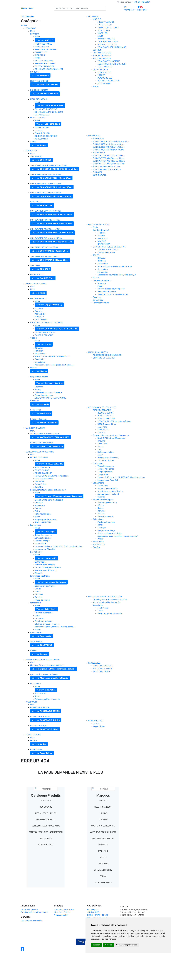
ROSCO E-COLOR (42, 467)
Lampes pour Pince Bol (45, 549)
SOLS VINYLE (36, 641)
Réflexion (39, 351)
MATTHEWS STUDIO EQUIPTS (103, 832)
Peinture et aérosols (43, 613)
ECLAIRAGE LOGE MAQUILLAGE (49, 69)
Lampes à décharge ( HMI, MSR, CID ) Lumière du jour (58, 546)
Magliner (103, 851)
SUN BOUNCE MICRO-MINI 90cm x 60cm (48, 165)
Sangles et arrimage (43, 621)
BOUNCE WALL (37, 274)
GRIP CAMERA (41, 319)
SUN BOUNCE (46, 807)
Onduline (39, 502)
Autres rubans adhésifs (45, 564)
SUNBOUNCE (31, 151)
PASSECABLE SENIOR (39, 707)
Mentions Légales (61, 912)
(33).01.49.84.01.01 (142, 2)
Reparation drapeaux (44, 395)
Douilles (38, 597)
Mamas (33, 367)
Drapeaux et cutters (39, 377)
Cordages (39, 618)
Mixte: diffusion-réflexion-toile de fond (52, 356)
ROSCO (103, 857)
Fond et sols (40, 693)
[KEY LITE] (27, 8)
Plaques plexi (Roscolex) (46, 519)
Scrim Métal (35, 410)
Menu (32, 31)
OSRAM (103, 876)
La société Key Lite (29, 909)
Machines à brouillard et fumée (43, 674)
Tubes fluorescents (43, 535)
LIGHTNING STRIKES (39, 81)
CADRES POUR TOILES (45, 332)
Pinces (38, 629)
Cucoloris (34, 401)
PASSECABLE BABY (39, 725)
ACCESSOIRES (41, 139)
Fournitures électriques (40, 576)
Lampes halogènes (43, 538)
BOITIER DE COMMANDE (46, 136)
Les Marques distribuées (31, 920)
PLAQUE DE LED (42, 133)
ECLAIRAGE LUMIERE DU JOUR (49, 112)
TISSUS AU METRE (43, 522)
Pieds (32, 289)
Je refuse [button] (108, 945)
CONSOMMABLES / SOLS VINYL (40, 452)
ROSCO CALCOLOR (43, 473)
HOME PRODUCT (33, 735)
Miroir (37, 516)
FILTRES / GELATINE (39, 457)
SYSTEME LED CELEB (44, 66)
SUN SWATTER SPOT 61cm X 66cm (45, 211)
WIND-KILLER (36, 202)
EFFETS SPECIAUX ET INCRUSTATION (42, 659)
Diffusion (39, 348)
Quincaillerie (35, 603)
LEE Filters (39, 481)
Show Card (40, 505)
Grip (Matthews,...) (38, 298)
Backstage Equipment (103, 838)
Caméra (33, 650)
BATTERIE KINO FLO (44, 60)
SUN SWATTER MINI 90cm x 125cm (46, 220)
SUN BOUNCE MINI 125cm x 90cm (45, 174)
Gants (37, 615)
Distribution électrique (44, 586)
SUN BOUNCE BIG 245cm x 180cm (45, 192)
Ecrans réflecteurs (38, 419)
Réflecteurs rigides (43, 514)
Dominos (39, 594)
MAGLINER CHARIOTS (35, 428)
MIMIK (37, 58)
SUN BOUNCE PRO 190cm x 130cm (45, 183)
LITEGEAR (103, 819)
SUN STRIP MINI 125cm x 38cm (44, 256)
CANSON (39, 487)
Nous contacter (61, 915)
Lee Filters (103, 863)
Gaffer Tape (40, 562)
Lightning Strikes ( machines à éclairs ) (47, 665)
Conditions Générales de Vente (34, 912)
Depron (38, 508)
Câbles (38, 589)
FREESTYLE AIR (42, 46)
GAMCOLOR (40, 484)
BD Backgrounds (103, 882)
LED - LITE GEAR (37, 117)
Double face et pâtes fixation (48, 567)
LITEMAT (39, 130)
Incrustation (40, 362)
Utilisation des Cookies (64, 909)
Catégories (28, 16)
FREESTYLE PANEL (43, 44)
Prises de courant (42, 600)
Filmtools (103, 844)
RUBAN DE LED (42, 127)
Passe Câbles (36, 749)
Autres (33, 141)
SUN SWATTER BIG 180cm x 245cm (46, 238)
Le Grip (33, 740)
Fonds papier (36, 632)
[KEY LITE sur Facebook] (23, 950)
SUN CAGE (35, 265)
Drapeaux (39, 387)
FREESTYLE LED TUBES (45, 49)
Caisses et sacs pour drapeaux (48, 392)
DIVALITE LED (41, 52)
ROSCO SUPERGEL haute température (52, 476)
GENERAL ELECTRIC (103, 870)
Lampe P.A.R (40, 543)
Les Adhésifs (35, 552)
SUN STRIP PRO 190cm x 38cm (44, 247)
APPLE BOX (40, 314)
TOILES (33, 338)
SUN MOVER (35, 156)
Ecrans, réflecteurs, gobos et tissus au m (48, 490)
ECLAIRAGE (31, 28)
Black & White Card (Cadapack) (49, 500)
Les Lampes (35, 525)
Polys (37, 511)
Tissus (37, 696)
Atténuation (40, 353)
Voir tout (44, 40)
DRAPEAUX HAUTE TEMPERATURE (50, 398)
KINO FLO (34, 34)
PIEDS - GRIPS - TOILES (36, 283)
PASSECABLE (31, 702)
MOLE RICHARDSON (39, 99)
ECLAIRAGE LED (42, 115)
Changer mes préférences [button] (126, 945)
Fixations (39, 308)
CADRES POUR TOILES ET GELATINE (46, 322)
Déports (38, 311)
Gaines (38, 591)
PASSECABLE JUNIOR (40, 716)
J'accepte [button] (97, 945)
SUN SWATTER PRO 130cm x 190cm (46, 229)
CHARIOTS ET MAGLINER (41, 443)
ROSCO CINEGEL (42, 470)
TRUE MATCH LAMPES (45, 63)
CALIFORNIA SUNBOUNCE (103, 826)
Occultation (40, 359)
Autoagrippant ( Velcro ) (45, 570)
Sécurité (38, 573)
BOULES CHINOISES (39, 90)
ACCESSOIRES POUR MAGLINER (44, 433)
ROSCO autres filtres (44, 478)
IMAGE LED (40, 55)
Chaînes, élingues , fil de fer (47, 624)
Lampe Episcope (42, 540)
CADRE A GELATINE (44, 335)
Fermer (24, 25)
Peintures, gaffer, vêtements (47, 699)
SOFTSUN (34, 72)
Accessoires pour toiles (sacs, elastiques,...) (54, 365)
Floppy (38, 389)
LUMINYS (103, 813)
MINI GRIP (39, 317)
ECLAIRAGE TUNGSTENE (46, 109)
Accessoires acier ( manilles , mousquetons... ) (55, 627)
